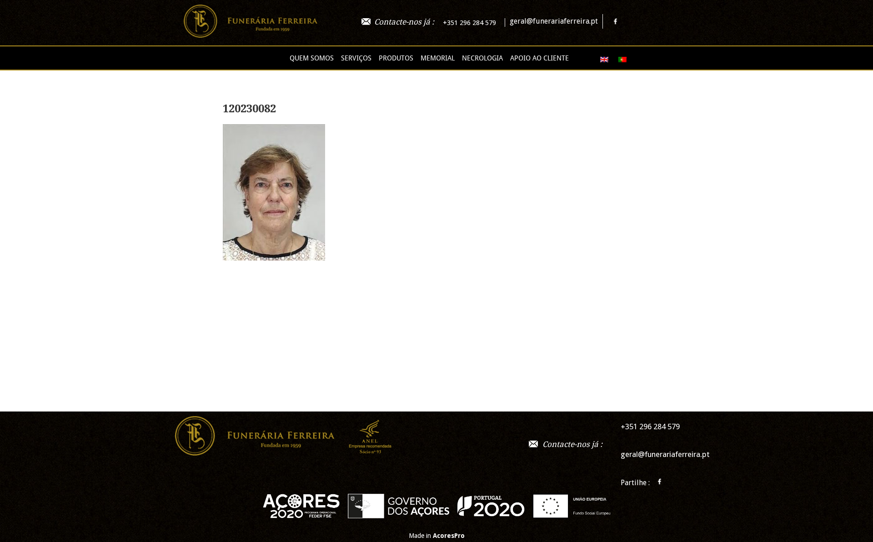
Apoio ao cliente (539, 58)
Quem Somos (312, 58)
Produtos (396, 58)
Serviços (356, 58)
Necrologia (482, 58)
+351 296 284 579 (469, 23)
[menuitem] (600, 59)
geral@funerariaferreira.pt (554, 21)
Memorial (438, 58)
